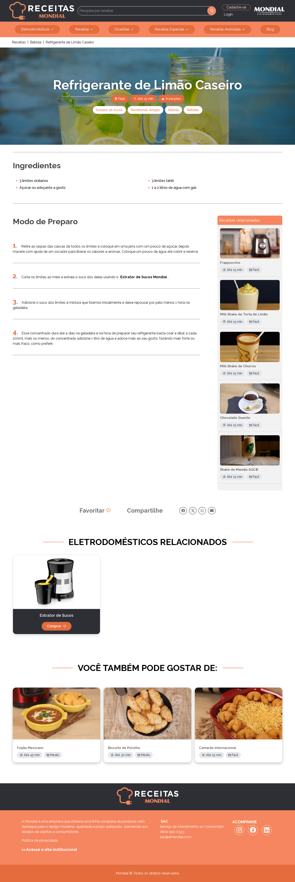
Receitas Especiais (169, 29)
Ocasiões (121, 29)
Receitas (82, 29)
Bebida (35, 42)
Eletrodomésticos (35, 29)
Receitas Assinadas (225, 29)
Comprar (54, 626)
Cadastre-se (236, 7)
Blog (270, 29)
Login (228, 14)
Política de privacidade (40, 840)
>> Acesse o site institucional (49, 849)
